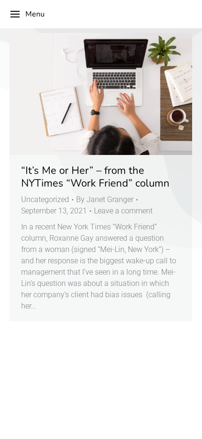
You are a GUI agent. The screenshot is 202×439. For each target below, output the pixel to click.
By (104, 199)
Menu (35, 14)
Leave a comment (123, 210)
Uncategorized (45, 199)
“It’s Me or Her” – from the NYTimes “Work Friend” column (95, 176)
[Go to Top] (188, 424)
